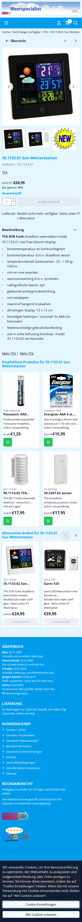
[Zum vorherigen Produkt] (65, 41)
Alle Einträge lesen (16, 693)
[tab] (41, 230)
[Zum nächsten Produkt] (75, 41)
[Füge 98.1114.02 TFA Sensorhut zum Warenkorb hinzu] (7, 521)
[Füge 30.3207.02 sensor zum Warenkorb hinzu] (48, 521)
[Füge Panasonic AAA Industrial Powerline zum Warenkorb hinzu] (7, 442)
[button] (6, 23)
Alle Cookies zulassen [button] (41, 914)
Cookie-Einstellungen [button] (41, 904)
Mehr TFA (9, 353)
